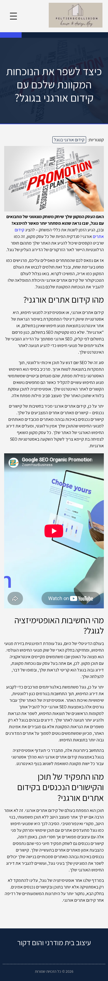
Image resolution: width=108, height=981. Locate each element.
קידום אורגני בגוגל (69, 140)
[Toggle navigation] (13, 16)
